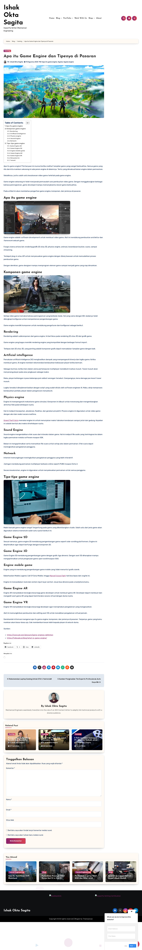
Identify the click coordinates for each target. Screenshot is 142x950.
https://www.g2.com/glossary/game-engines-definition (30, 635)
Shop (91, 18)
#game (60, 62)
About (99, 18)
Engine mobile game (17, 150)
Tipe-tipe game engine (16, 143)
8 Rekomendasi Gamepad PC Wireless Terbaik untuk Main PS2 (86, 740)
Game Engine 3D (16, 148)
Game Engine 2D (16, 146)
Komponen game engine (16, 129)
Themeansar (88, 919)
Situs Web (10, 820)
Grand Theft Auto (11, 420)
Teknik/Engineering (16, 872)
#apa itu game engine (49, 62)
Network (13, 141)
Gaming (7, 51)
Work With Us (80, 18)
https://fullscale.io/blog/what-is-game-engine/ (27, 638)
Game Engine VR (16, 155)
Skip (126, 946)
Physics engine (15, 136)
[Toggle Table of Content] (26, 123)
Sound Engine (15, 138)
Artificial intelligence (18, 133)
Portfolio (67, 18)
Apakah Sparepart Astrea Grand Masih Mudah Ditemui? (119, 878)
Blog (58, 18)
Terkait (13, 160)
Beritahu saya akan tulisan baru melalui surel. (25, 835)
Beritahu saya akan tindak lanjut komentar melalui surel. (30, 830)
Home (51, 18)
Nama (9, 799)
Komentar (10, 768)
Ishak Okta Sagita (13, 15)
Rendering (14, 131)
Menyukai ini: (15, 158)
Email (8, 810)
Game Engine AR (16, 153)
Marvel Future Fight (58, 576)
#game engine (69, 62)
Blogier (77, 919)
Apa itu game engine (14, 126)
